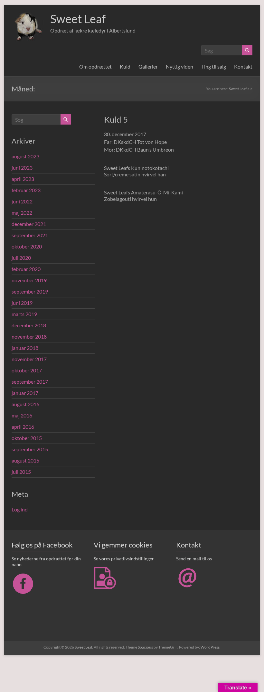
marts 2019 (24, 314)
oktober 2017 (27, 370)
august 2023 (25, 156)
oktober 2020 (27, 246)
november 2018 (29, 336)
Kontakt (243, 66)
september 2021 (30, 235)
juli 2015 (21, 472)
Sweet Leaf (78, 19)
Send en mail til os (194, 558)
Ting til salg (213, 66)
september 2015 (30, 449)
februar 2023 (26, 190)
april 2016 (23, 427)
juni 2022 (22, 201)
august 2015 (25, 460)
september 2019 (30, 291)
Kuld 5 (116, 119)
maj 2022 (22, 213)
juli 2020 (21, 258)
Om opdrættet (95, 66)
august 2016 (25, 404)
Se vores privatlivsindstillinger (124, 558)
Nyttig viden (179, 66)
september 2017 (30, 382)
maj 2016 (22, 415)
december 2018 (29, 325)
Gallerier (148, 66)
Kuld (125, 66)
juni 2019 (22, 303)
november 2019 (29, 280)
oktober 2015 (27, 438)
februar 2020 (26, 269)
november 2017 (29, 359)
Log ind (20, 509)
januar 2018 (25, 348)
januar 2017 (25, 393)
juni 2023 (22, 167)
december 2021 (29, 224)
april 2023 (23, 179)
